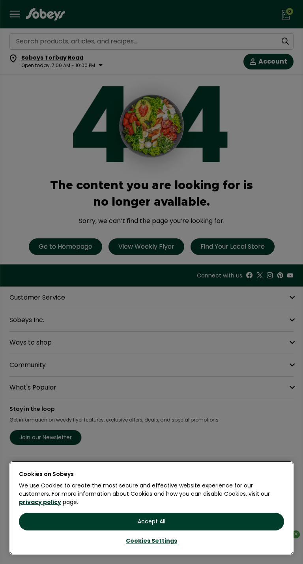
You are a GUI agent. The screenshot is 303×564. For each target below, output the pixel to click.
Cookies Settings (151, 541)
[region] (151, 508)
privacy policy (40, 502)
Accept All (151, 521)
